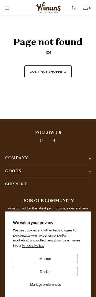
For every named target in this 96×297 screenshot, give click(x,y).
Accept (45, 258)
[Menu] (11, 7)
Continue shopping (48, 71)
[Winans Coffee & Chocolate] (48, 7)
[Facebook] (54, 140)
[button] (74, 7)
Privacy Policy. (33, 245)
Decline (45, 271)
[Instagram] (41, 140)
